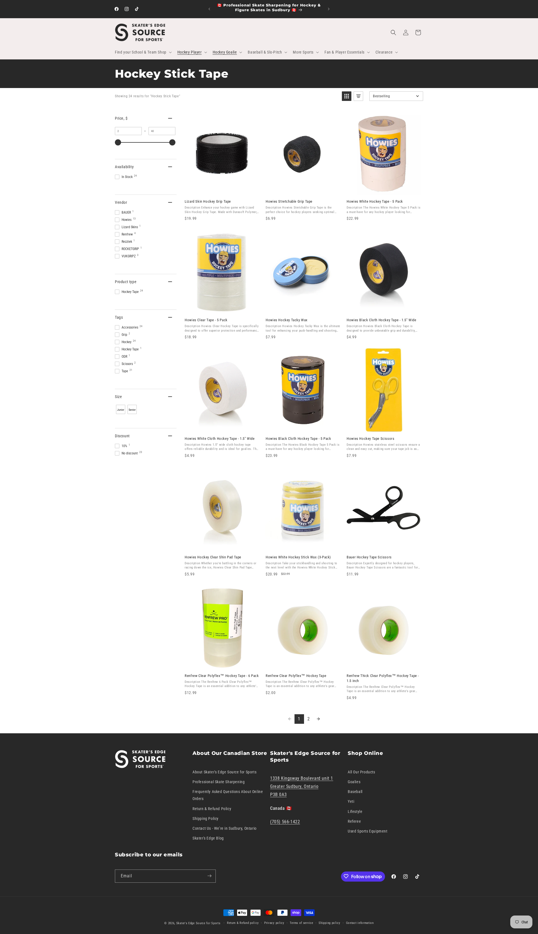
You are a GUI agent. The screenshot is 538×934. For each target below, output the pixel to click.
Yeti (351, 801)
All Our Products (361, 771)
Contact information (360, 923)
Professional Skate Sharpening (219, 782)
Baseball (355, 791)
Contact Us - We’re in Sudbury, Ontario (225, 828)
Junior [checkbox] (120, 409)
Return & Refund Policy (212, 808)
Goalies (354, 782)
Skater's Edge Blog (208, 838)
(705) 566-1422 (285, 821)
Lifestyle (355, 811)
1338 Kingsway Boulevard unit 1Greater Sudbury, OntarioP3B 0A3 (301, 786)
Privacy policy (274, 923)
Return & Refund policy (243, 923)
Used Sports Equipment (368, 831)
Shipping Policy (206, 818)
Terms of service (301, 923)
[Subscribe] (209, 875)
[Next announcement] (329, 9)
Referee (354, 821)
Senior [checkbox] (132, 409)
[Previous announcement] (209, 9)
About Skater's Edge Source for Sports (224, 771)
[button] (143, 52)
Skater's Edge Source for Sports (198, 923)
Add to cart (222, 188)
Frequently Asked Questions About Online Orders (228, 795)
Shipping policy (329, 923)
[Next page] (318, 719)
